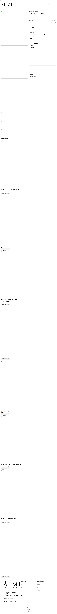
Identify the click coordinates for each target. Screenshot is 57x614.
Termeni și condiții (39, 590)
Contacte (38, 584)
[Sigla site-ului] (6, 3)
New (21, 587)
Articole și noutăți (39, 587)
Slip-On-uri (47, 10)
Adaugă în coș (36, 43)
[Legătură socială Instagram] (56, 1)
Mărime (31, 38)
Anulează (38, 39)
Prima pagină (31, 10)
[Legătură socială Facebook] (54, 1)
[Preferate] (2, 571)
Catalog (35, 10)
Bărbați (39, 10)
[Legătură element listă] (16, 601)
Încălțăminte (43, 10)
